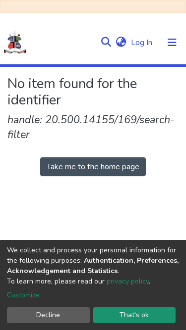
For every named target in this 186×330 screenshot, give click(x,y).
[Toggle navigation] (172, 42)
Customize (23, 295)
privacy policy (128, 281)
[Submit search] (106, 42)
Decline (48, 315)
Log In (142, 42)
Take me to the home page (93, 166)
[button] (121, 42)
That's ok (134, 315)
